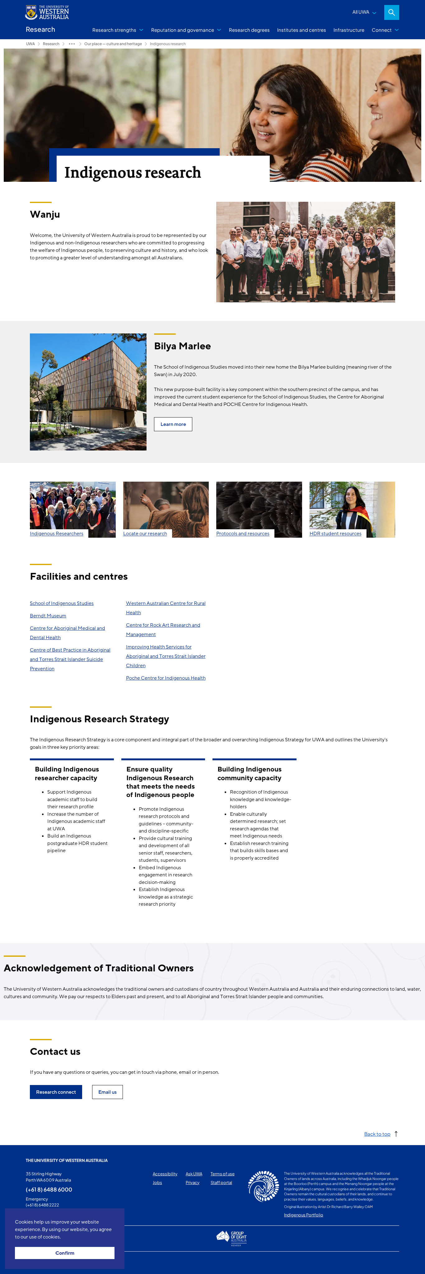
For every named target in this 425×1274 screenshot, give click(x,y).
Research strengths (114, 30)
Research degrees (249, 30)
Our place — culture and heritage (113, 43)
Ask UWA (194, 1173)
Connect (382, 30)
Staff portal (221, 1182)
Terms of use (223, 1173)
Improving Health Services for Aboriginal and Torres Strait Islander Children (166, 656)
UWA (30, 43)
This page (35, 1263)
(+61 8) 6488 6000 (49, 1189)
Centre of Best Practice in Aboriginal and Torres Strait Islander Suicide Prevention (70, 659)
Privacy (192, 1182)
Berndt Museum (48, 615)
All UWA (361, 12)
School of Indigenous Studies (62, 603)
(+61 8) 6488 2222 (42, 1204)
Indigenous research (168, 43)
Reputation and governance (182, 30)
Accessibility (165, 1173)
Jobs (157, 1182)
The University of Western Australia (67, 1160)
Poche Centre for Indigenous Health (166, 678)
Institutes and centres (301, 30)
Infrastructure (349, 30)
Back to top (377, 1134)
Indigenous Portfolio (303, 1214)
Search (391, 12)
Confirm (64, 1253)
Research (51, 43)
